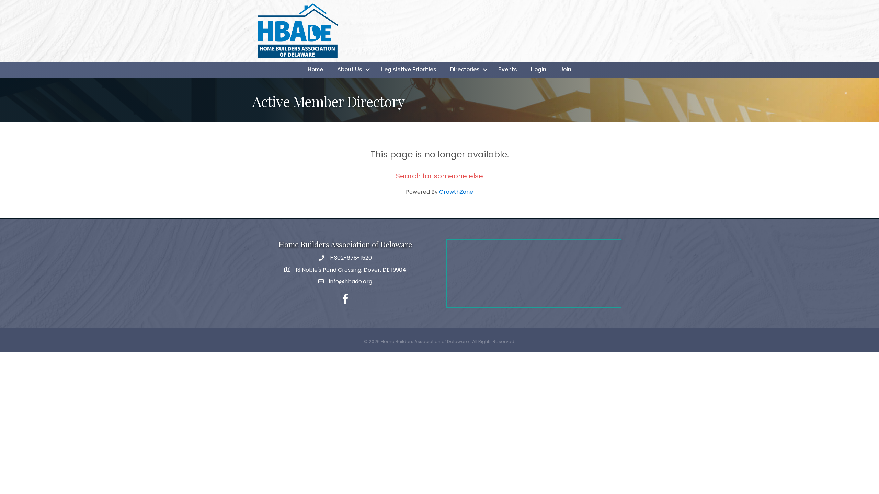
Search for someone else (439, 176)
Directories (464, 69)
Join (565, 69)
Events (507, 69)
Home (315, 69)
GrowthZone (456, 192)
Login (538, 69)
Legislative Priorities (408, 69)
